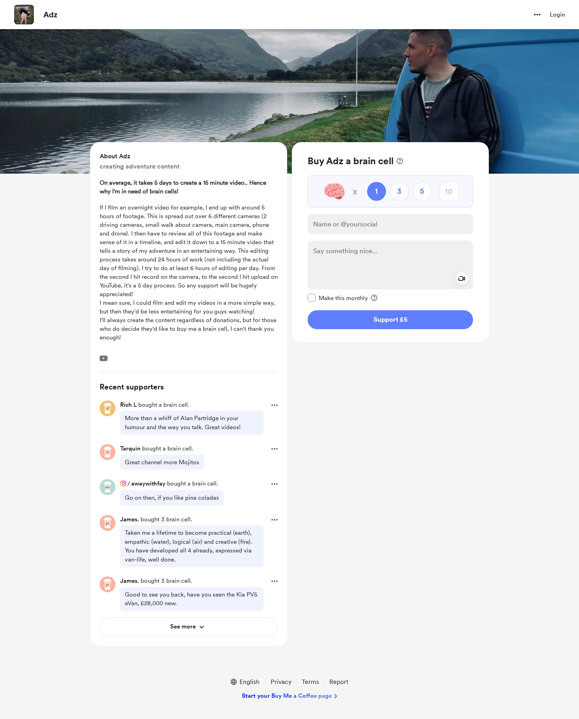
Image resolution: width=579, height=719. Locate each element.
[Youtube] (104, 358)
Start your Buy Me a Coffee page (287, 695)
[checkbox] (338, 298)
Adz (50, 14)
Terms (310, 682)
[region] (390, 242)
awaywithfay (148, 483)
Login (557, 14)
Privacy (281, 682)
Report (338, 682)
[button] (537, 14)
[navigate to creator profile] (24, 14)
